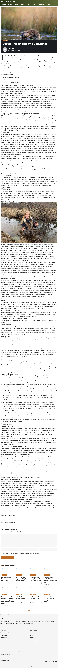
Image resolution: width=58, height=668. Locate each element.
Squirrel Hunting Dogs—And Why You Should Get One (22, 579)
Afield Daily (11, 48)
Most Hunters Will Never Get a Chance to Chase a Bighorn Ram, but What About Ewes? (7, 600)
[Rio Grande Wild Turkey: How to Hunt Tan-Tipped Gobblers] (36, 571)
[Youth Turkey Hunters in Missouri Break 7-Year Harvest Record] (36, 591)
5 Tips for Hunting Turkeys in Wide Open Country (21, 598)
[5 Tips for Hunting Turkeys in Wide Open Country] (22, 591)
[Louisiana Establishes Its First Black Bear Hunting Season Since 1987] (50, 571)
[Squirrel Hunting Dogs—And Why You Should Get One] (22, 571)
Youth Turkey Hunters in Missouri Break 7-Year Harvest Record (36, 598)
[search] (48, 1)
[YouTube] (56, 661)
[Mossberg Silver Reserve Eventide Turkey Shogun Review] (50, 591)
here (14, 515)
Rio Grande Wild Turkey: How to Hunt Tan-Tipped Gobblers (36, 579)
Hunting (5, 40)
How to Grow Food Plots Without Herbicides (6, 579)
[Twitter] (53, 661)
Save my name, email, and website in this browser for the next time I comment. (21, 553)
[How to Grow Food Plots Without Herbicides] (7, 571)
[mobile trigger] (2, 1)
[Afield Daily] (9, 1)
